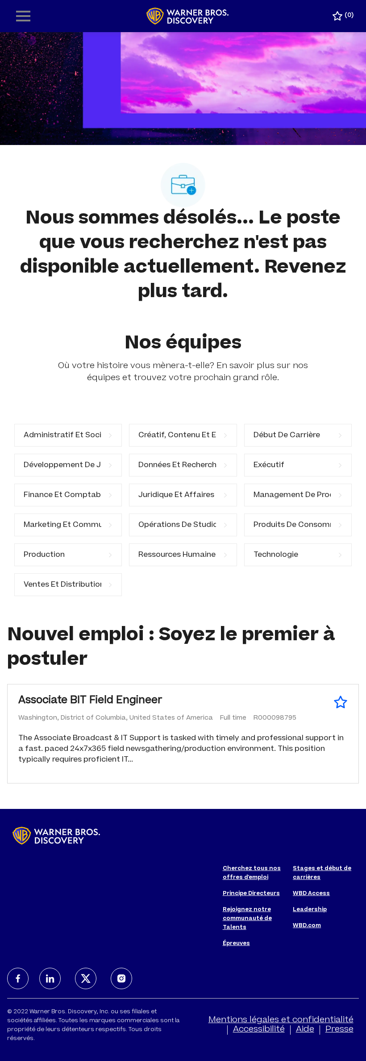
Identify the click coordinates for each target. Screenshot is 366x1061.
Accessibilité (259, 1030)
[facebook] (18, 978)
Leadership (310, 909)
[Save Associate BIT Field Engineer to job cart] (340, 702)
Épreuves (236, 943)
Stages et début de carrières (322, 873)
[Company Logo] (187, 16)
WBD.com (307, 925)
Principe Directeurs (251, 893)
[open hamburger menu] (23, 16)
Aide (305, 1030)
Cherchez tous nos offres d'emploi (252, 873)
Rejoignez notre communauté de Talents (247, 918)
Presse (339, 1030)
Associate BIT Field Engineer (90, 701)
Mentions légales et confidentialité (281, 1020)
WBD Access (311, 893)
